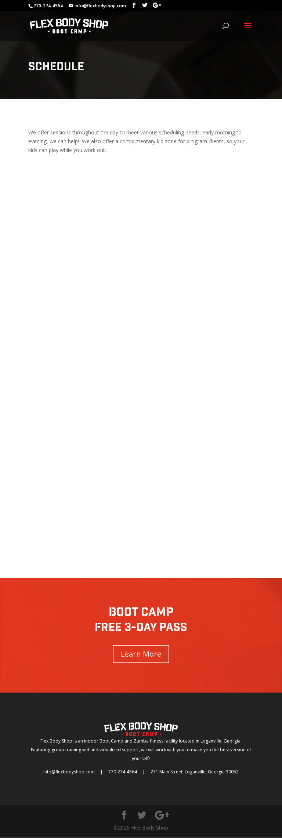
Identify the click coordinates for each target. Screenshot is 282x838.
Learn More (141, 654)
